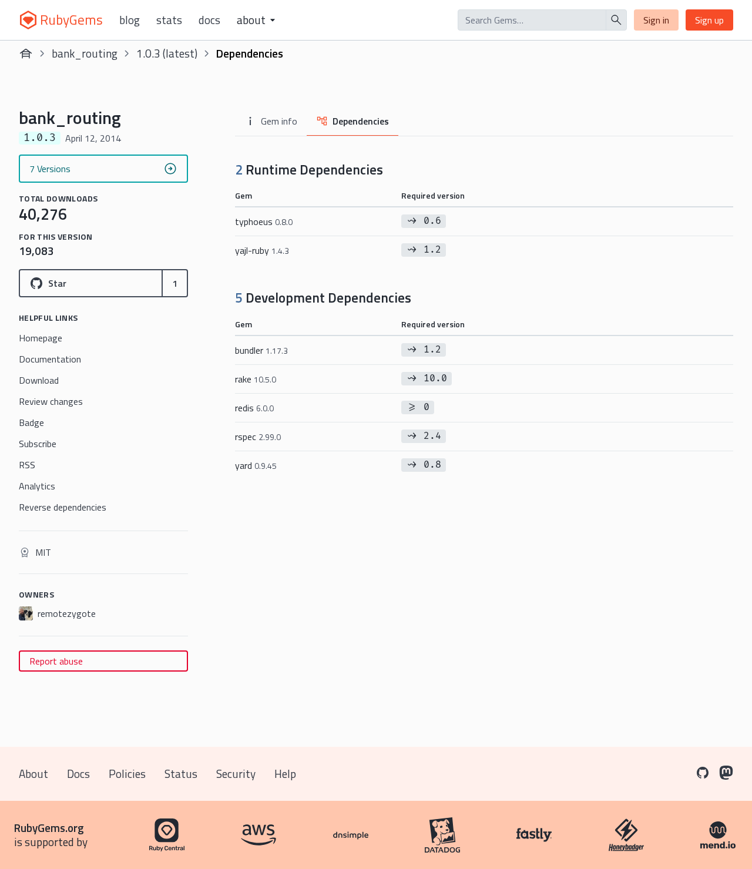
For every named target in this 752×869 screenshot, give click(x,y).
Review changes (51, 401)
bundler (261, 350)
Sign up (709, 20)
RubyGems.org (49, 827)
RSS (27, 465)
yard (256, 465)
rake (255, 379)
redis (254, 408)
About (33, 773)
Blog (129, 20)
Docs (209, 20)
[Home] (25, 53)
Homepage (40, 338)
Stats (169, 20)
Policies (127, 773)
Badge (31, 422)
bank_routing (85, 53)
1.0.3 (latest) (166, 53)
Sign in (656, 20)
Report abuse (56, 661)
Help (285, 773)
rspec (258, 437)
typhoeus (264, 221)
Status (180, 773)
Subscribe (37, 444)
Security (236, 773)
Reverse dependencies (62, 507)
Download (39, 380)
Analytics (37, 486)
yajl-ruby (262, 250)
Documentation (50, 359)
